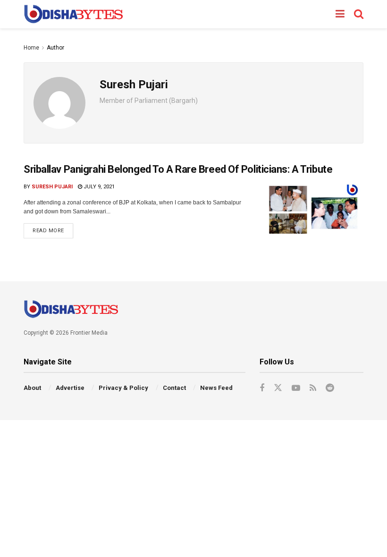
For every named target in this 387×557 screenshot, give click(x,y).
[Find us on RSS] (313, 388)
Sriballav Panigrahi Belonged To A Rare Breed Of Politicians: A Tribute (178, 169)
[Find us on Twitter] (278, 388)
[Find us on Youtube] (296, 388)
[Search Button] (358, 14)
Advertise (70, 387)
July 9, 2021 (98, 187)
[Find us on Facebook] (262, 388)
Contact (174, 387)
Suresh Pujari (52, 187)
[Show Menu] (340, 14)
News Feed (216, 387)
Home (31, 47)
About (32, 387)
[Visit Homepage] (73, 14)
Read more (53, 228)
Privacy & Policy (123, 387)
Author (55, 47)
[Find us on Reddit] (330, 388)
